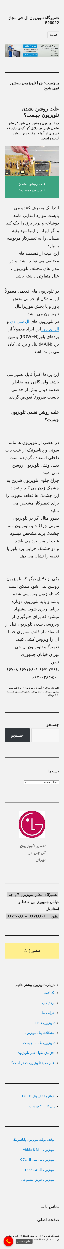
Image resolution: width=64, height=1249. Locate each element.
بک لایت (49, 993)
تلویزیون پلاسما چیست (39, 1043)
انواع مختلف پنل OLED (38, 1096)
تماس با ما (49, 1206)
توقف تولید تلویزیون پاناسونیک (33, 1139)
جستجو (52, 724)
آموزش (38, 687)
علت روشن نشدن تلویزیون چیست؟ (24, 691)
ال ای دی (50, 328)
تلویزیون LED (45, 1023)
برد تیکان (48, 1003)
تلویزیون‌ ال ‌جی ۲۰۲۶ (40, 1170)
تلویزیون (29, 687)
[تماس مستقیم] (8, 1241)
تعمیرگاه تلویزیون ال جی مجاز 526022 (40, 1235)
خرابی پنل (48, 1013)
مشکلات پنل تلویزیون (40, 1033)
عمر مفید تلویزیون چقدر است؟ (33, 1063)
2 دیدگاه (52, 695)
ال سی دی (19, 321)
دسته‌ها (53, 771)
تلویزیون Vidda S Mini (39, 1150)
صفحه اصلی (48, 1219)
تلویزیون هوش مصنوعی (38, 1179)
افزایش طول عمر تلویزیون (36, 1053)
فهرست (53, 34)
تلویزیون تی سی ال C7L (37, 1159)
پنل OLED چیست (42, 1106)
